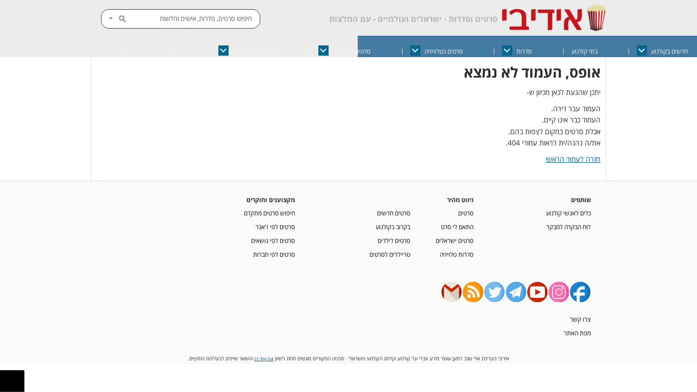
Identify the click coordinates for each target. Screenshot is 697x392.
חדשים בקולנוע (669, 51)
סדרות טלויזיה (457, 254)
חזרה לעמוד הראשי (573, 159)
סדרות (524, 51)
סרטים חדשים (393, 213)
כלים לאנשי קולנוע (568, 213)
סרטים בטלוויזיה (444, 51)
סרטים (466, 213)
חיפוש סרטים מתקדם (269, 213)
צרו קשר (580, 319)
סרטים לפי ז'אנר (275, 227)
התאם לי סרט (457, 227)
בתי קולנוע (584, 51)
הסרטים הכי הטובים (256, 51)
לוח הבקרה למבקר (568, 227)
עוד (121, 51)
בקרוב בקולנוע (393, 227)
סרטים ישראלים (351, 51)
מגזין (173, 51)
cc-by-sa (263, 358)
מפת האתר (577, 333)
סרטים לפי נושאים (273, 240)
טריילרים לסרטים (389, 254)
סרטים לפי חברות (274, 254)
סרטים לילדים (394, 240)
